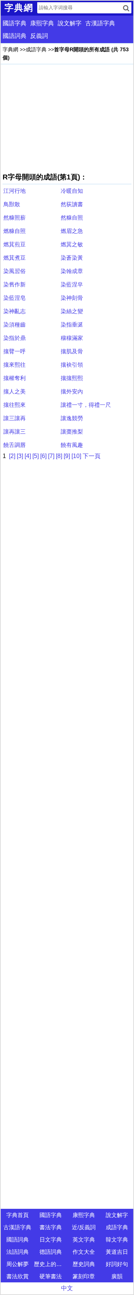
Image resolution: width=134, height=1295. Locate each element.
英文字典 (84, 1239)
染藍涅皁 (72, 284)
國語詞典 (14, 36)
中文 (67, 1288)
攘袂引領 (72, 364)
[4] (28, 456)
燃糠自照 (14, 231)
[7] (51, 456)
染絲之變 (72, 311)
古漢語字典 (100, 23)
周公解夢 (17, 1264)
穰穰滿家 (72, 338)
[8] (59, 456)
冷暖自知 (72, 191)
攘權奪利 (14, 378)
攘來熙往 (14, 364)
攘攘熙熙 (72, 378)
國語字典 (14, 23)
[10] (76, 456)
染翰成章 (72, 271)
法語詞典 (17, 1252)
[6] (43, 456)
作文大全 (84, 1252)
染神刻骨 (72, 298)
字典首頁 (17, 1215)
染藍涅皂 (14, 298)
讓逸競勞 (72, 418)
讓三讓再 (14, 418)
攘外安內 (72, 391)
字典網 (10, 49)
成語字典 (36, 49)
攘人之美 (14, 391)
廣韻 (116, 1276)
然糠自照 (72, 217)
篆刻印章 (84, 1276)
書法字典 (50, 1227)
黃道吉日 (117, 1252)
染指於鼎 (14, 338)
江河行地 (14, 191)
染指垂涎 (72, 324)
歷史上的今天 (50, 1264)
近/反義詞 (84, 1227)
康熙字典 (42, 23)
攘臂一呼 (14, 351)
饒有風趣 (72, 445)
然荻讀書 (72, 204)
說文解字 (70, 23)
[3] (20, 456)
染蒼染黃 (72, 257)
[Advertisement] (67, 118)
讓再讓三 (14, 431)
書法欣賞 (17, 1276)
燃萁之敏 (72, 244)
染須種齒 (14, 324)
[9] (67, 456)
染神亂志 (14, 311)
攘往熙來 (14, 405)
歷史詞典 (84, 1264)
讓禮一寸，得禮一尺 (86, 405)
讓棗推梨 (72, 431)
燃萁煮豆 (14, 257)
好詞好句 (117, 1264)
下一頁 (91, 456)
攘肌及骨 (72, 351)
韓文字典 (117, 1239)
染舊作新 (14, 284)
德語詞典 (50, 1252)
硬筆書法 (50, 1276)
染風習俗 (14, 271)
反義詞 (39, 36)
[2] (12, 456)
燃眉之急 (72, 231)
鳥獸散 (11, 204)
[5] (35, 456)
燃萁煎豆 (14, 244)
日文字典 (50, 1239)
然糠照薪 (14, 217)
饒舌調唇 (14, 445)
